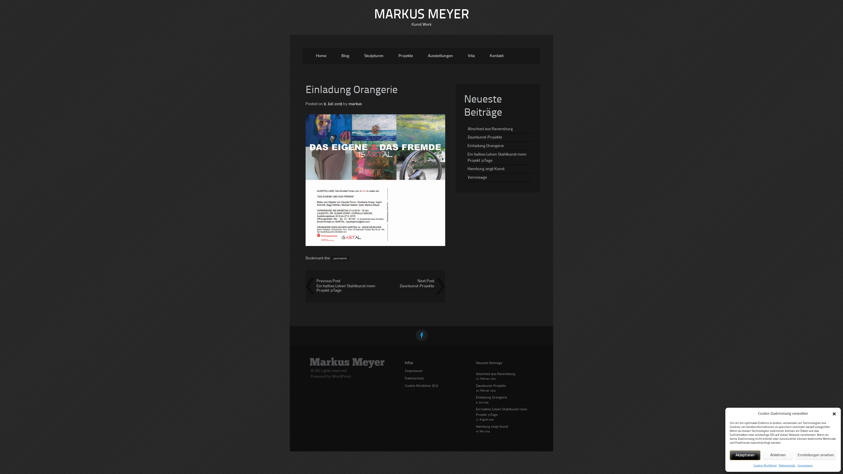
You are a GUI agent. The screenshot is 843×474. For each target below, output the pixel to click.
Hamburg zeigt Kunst (486, 169)
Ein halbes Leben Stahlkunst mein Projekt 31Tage (346, 288)
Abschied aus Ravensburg (490, 129)
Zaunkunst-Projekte (417, 286)
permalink (340, 258)
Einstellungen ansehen (816, 455)
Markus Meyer (421, 15)
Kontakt (497, 56)
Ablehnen (778, 455)
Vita (471, 56)
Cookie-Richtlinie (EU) (421, 386)
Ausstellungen (440, 56)
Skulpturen (374, 56)
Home (321, 56)
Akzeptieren (745, 455)
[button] (834, 414)
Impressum (805, 465)
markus (355, 104)
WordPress (341, 376)
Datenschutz (787, 465)
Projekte (405, 56)
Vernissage (477, 177)
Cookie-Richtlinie (765, 465)
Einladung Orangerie (486, 146)
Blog (345, 56)
